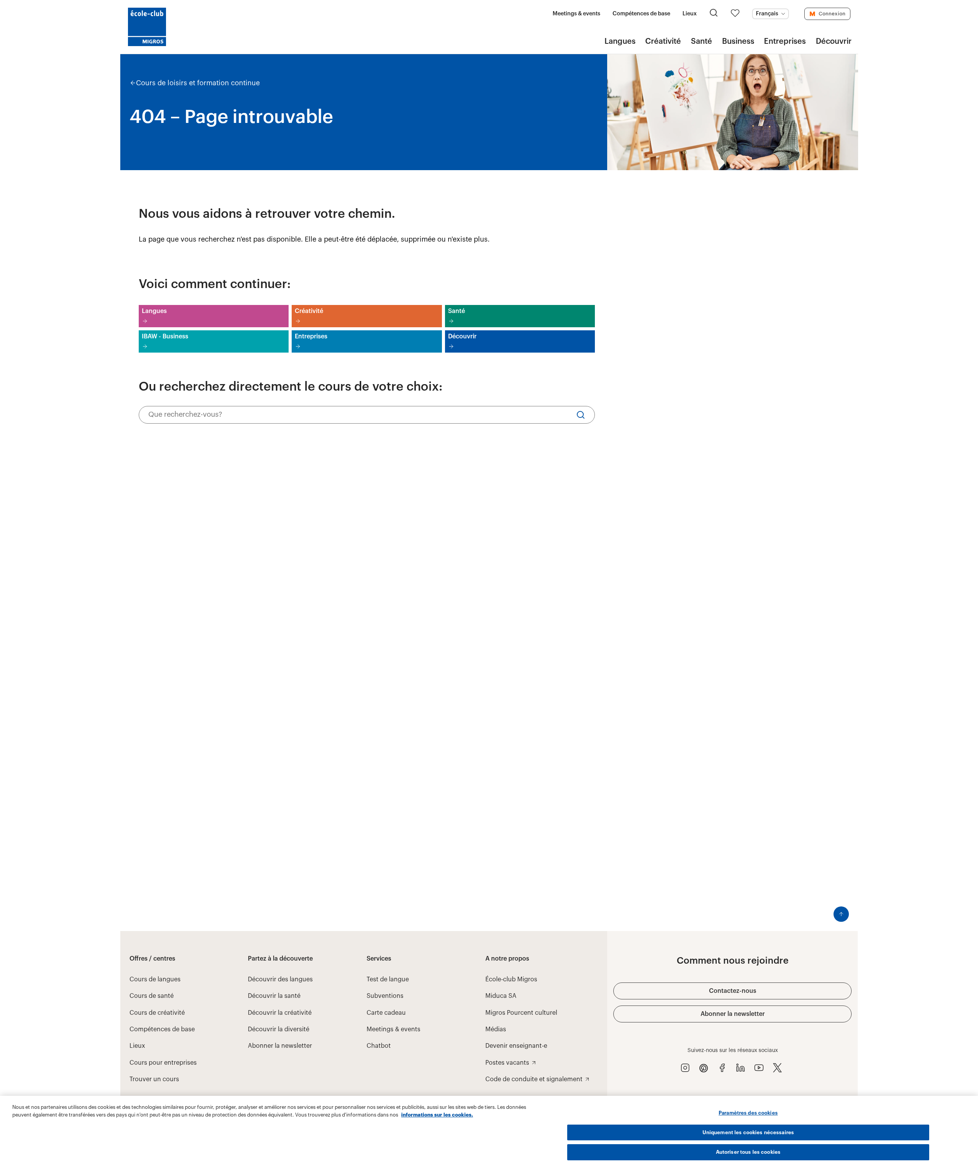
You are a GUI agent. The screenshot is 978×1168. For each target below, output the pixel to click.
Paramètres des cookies (748, 1112)
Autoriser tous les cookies (748, 1152)
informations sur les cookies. (437, 1114)
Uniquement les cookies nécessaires (748, 1132)
